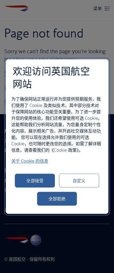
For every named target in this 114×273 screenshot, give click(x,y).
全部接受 (34, 180)
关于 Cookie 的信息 (29, 161)
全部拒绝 (57, 198)
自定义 (79, 180)
